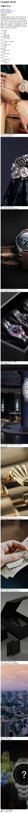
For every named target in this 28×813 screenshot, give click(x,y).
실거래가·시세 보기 (6, 9)
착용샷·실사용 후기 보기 (7, 11)
